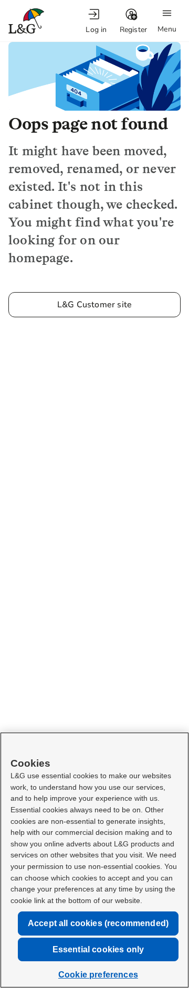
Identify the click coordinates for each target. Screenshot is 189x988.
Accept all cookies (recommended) (98, 923)
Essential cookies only (98, 949)
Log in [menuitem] (96, 30)
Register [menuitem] (134, 30)
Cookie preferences (98, 974)
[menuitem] (96, 21)
